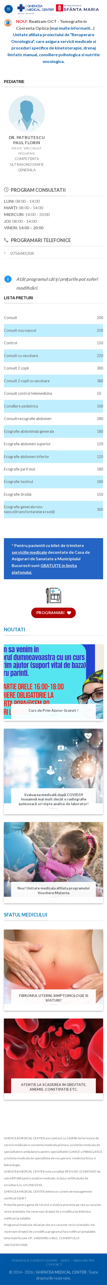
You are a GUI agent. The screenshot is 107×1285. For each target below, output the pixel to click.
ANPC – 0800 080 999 (78, 1260)
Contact (54, 1264)
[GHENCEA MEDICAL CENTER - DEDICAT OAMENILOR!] (58, 9)
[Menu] (8, 9)
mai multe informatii (70, 28)
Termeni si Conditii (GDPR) (34, 1260)
